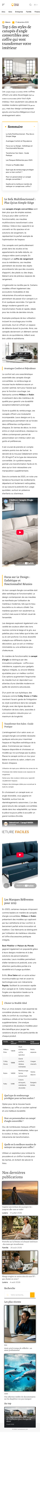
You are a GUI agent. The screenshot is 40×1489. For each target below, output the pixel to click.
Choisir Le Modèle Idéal (15, 165)
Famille (5, 1248)
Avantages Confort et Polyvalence (19, 141)
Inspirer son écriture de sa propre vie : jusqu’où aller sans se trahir (17, 1208)
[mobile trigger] (4, 4)
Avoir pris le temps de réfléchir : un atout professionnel (18, 1349)
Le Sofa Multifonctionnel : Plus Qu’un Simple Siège (20, 135)
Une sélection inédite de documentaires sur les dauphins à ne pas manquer (19, 1397)
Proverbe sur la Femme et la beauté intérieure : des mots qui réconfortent (20, 1242)
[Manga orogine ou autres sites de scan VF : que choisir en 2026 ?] (20, 1262)
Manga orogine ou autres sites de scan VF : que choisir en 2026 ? (18, 1277)
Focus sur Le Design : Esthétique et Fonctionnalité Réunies (19, 147)
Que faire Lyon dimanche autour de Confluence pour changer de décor (19, 1419)
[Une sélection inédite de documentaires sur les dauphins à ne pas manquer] (20, 1372)
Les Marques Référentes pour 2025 (19, 160)
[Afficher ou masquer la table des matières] (29, 126)
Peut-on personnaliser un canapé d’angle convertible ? (18, 178)
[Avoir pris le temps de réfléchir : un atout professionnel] (20, 1324)
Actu (5, 1345)
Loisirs (5, 1213)
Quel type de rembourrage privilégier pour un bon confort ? (20, 171)
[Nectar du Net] (15, 4)
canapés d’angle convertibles (14, 92)
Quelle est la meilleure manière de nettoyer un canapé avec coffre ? (19, 185)
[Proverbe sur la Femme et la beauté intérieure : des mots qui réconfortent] (20, 1227)
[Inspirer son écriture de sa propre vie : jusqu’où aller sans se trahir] (20, 1193)
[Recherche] (30, 4)
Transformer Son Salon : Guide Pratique (17, 154)
